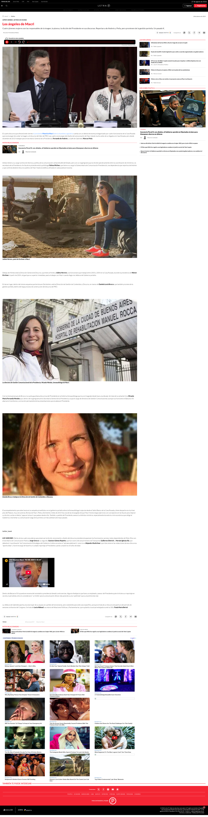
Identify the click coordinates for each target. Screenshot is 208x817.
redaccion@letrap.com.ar (197, 811)
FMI (28, 1)
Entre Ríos (105, 794)
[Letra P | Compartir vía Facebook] (194, 32)
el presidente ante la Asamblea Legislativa (53, 134)
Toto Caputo (35, 1)
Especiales (83, 10)
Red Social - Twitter (98, 789)
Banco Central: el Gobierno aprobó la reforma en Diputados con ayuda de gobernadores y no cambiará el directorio (171, 151)
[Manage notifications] (204, 807)
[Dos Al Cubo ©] (8, 810)
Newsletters (138, 10)
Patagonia (130, 794)
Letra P (6, 16)
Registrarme (201, 6)
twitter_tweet (7, 531)
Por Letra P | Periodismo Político (11, 32)
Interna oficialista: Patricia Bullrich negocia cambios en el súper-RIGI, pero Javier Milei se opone (169, 143)
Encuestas (121, 10)
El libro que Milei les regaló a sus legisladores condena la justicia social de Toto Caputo (166, 147)
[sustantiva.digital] (28, 810)
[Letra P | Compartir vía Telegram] (199, 32)
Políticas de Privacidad (198, 812)
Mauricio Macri (40, 622)
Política (13, 16)
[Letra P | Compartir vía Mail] (204, 32)
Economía (77, 794)
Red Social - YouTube (112, 789)
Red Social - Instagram (108, 789)
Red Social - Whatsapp (117, 789)
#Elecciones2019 (29, 622)
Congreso (137, 794)
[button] (69, 217)
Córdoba (112, 794)
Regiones (68, 10)
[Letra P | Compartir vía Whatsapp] (184, 32)
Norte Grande (120, 794)
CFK (23, 1)
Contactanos (92, 789)
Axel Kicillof (44, 1)
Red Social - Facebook (103, 789)
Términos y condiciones (185, 812)
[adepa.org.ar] (20, 810)
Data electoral (102, 10)
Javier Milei (16, 1)
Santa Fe (97, 794)
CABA (92, 794)
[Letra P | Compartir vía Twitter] (189, 32)
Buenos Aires (85, 794)
